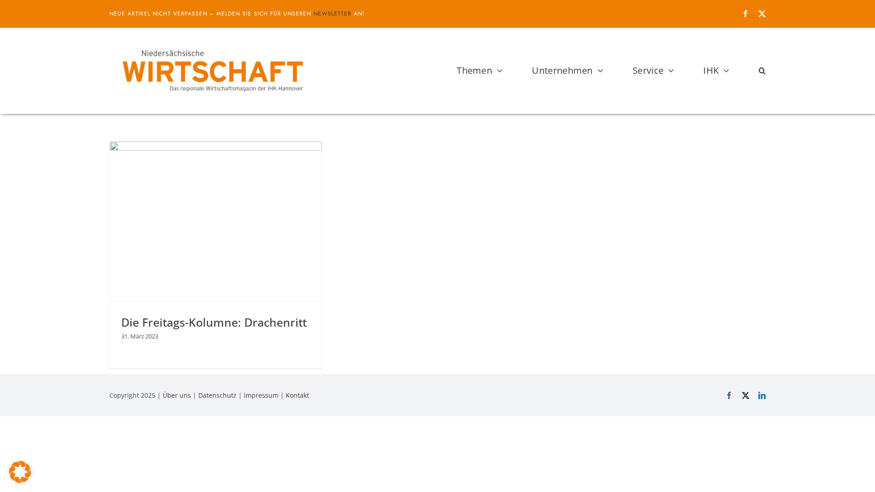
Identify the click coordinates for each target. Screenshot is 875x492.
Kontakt (297, 395)
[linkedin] (762, 395)
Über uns (177, 395)
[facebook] (745, 13)
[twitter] (762, 13)
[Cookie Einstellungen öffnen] (20, 480)
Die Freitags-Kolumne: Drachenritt (214, 322)
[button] (762, 70)
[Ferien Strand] (211, 45)
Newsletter (332, 14)
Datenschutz (217, 395)
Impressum (261, 395)
